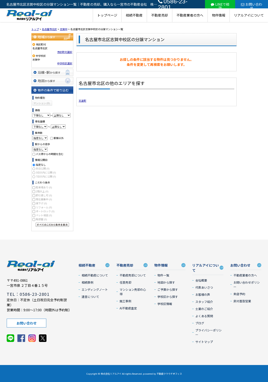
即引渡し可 (44, 195)
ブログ (199, 323)
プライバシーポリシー (208, 332)
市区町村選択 (64, 52)
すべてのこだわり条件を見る (52, 225)
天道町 (82, 100)
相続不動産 (134, 15)
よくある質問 (204, 316)
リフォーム (44, 207)
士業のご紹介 (204, 309)
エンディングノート (95, 289)
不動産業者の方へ (190, 15)
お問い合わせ (253, 5)
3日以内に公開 (46, 172)
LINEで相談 (222, 5)
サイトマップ (204, 342)
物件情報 (218, 15)
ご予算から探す (167, 289)
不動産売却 (159, 15)
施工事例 (125, 301)
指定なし (41, 164)
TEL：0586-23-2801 (28, 294)
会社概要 (201, 280)
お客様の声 (202, 294)
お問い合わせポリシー (246, 284)
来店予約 (239, 294)
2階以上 (42, 191)
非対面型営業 (242, 301)
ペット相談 (44, 215)
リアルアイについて (249, 15)
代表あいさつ (204, 287)
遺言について (90, 297)
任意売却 (125, 282)
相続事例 (87, 282)
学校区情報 (164, 304)
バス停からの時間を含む (49, 154)
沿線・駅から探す (52, 72)
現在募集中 (44, 199)
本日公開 (42, 168)
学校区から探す (167, 297)
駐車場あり (44, 187)
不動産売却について (133, 275)
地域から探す (52, 36)
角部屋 (41, 219)
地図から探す (52, 80)
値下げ (41, 203)
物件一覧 (163, 275)
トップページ (107, 15)
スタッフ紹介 (204, 302)
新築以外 (59, 138)
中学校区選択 (64, 63)
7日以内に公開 (46, 176)
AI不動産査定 (128, 308)
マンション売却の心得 (133, 291)
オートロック (45, 211)
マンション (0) (42, 103)
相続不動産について (95, 275)
